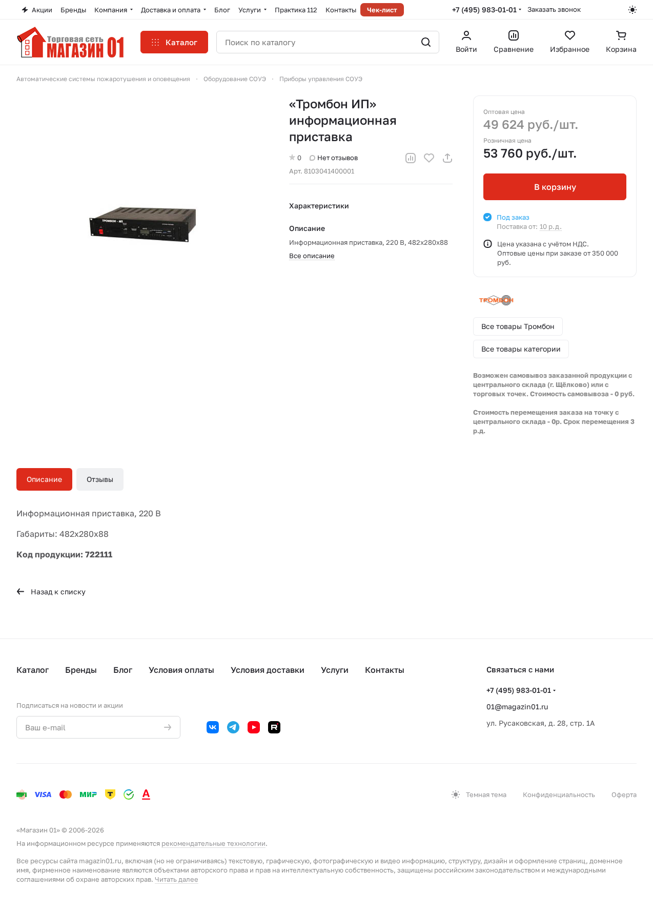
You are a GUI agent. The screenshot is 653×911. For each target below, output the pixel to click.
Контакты (384, 670)
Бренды (81, 670)
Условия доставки (267, 670)
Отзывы (100, 479)
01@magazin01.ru (517, 706)
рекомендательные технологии (213, 843)
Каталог (32, 670)
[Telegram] (233, 727)
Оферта (624, 794)
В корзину (555, 187)
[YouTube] (254, 727)
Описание (44, 479)
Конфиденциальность (559, 794)
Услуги (335, 670)
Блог (122, 670)
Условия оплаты (181, 670)
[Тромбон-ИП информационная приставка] (143, 222)
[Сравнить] (410, 158)
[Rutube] (274, 727)
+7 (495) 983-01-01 (484, 9)
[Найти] (426, 42)
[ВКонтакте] (213, 727)
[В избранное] (429, 158)
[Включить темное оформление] (632, 10)
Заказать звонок (554, 9)
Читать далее (176, 879)
